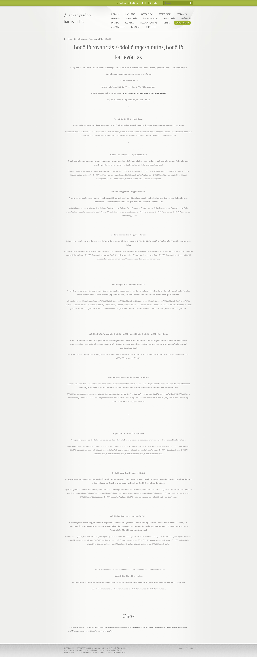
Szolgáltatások (182, 22)
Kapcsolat (135, 27)
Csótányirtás (182, 14)
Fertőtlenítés (165, 14)
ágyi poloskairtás (150, 18)
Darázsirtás (186, 18)
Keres (190, 3)
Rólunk (166, 22)
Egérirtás (115, 18)
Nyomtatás (153, 3)
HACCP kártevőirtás (148, 22)
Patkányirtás (131, 18)
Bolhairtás (130, 22)
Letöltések (151, 27)
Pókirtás (115, 22)
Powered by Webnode (185, 648)
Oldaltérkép (134, 3)
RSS (144, 3)
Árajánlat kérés (118, 27)
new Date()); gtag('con (105, 631)
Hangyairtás (169, 18)
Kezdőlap (115, 14)
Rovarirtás (130, 14)
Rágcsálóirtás (147, 14)
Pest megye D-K (96, 39)
